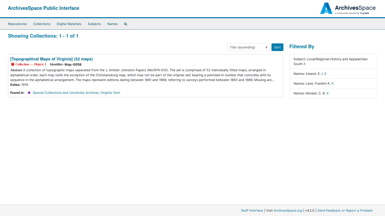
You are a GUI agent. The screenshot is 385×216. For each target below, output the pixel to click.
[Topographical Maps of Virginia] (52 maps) (51, 59)
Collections (41, 24)
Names (112, 24)
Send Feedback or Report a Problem (345, 210)
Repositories (17, 24)
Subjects (94, 24)
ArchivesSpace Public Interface (43, 7)
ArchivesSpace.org (288, 210)
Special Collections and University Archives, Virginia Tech (76, 93)
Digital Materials (69, 24)
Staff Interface (252, 210)
